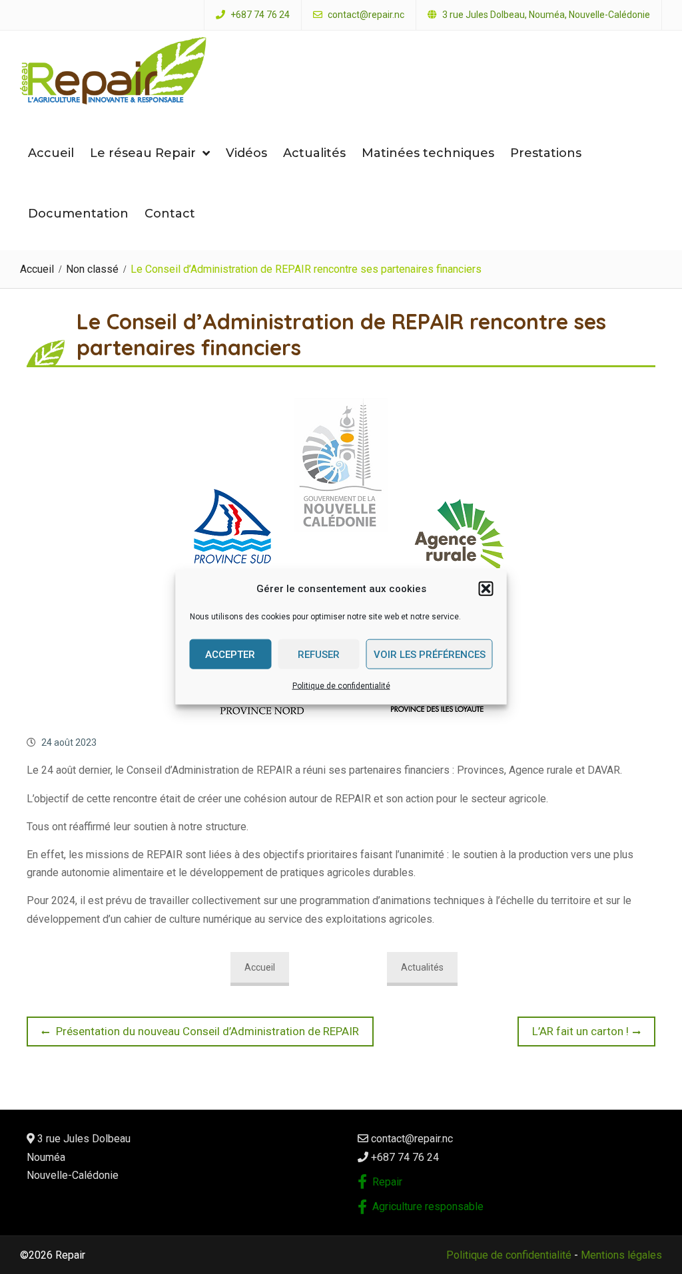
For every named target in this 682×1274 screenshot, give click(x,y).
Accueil (51, 153)
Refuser (319, 654)
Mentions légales (621, 1255)
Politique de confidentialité (341, 686)
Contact (170, 213)
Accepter (230, 654)
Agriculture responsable (428, 1206)
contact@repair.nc (366, 15)
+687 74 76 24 (260, 15)
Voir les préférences (430, 654)
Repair (387, 1182)
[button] (486, 588)
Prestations (545, 153)
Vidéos (246, 153)
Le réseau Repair (143, 153)
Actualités (314, 153)
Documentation (78, 213)
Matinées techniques (428, 153)
